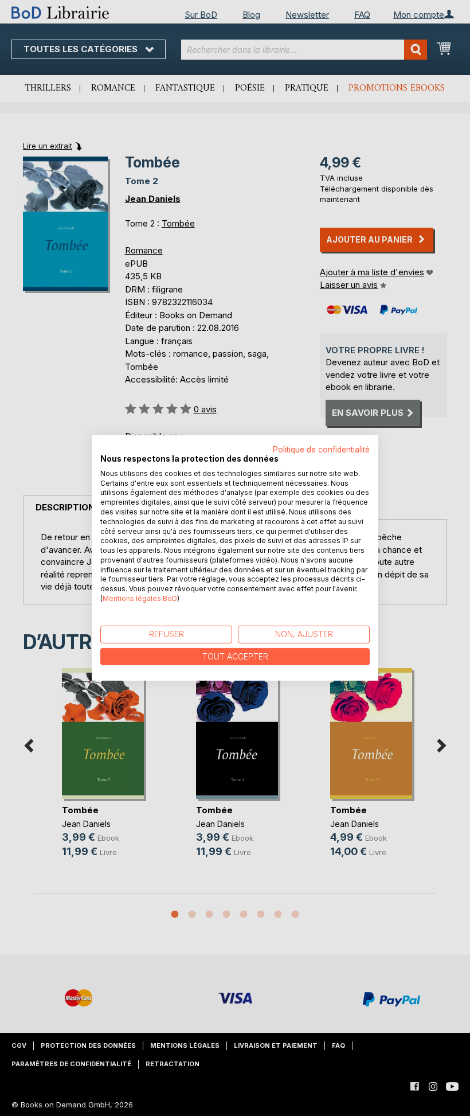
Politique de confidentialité (321, 449)
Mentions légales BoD (140, 598)
